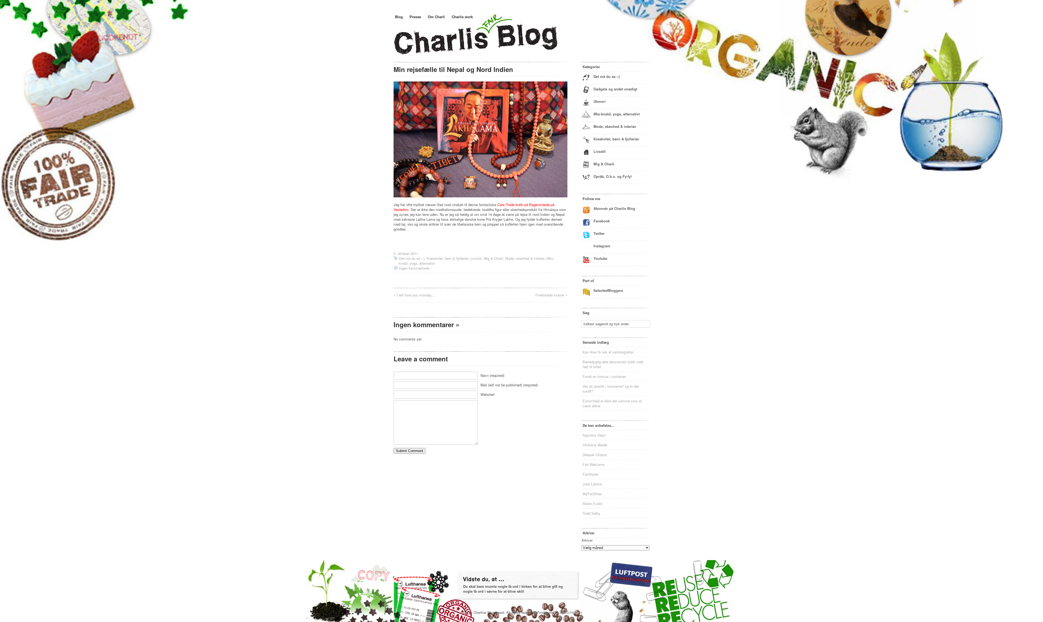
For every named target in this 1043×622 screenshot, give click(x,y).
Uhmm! (599, 101)
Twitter (599, 233)
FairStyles (591, 474)
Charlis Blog (489, 40)
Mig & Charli (493, 258)
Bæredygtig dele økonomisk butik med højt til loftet (613, 364)
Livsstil (476, 258)
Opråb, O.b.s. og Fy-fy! (612, 176)
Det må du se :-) (412, 258)
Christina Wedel (595, 444)
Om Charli (436, 16)
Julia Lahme (592, 484)
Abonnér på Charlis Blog (614, 208)
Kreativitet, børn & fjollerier (447, 258)
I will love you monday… (416, 295)
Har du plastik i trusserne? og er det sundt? (611, 389)
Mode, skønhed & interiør (524, 258)
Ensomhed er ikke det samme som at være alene (612, 403)
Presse (415, 16)
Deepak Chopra (595, 454)
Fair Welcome (593, 464)
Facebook (601, 220)
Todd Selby (591, 513)
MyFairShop (592, 493)
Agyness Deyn (594, 435)
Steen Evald (592, 503)
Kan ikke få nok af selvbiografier (608, 352)
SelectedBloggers (608, 290)
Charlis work (462, 16)
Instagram (601, 245)
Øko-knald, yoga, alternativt (616, 113)
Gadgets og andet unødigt (615, 88)
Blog (399, 16)
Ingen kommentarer (414, 268)
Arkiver (587, 540)
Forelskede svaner (549, 295)
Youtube (600, 258)
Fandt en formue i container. (605, 376)
